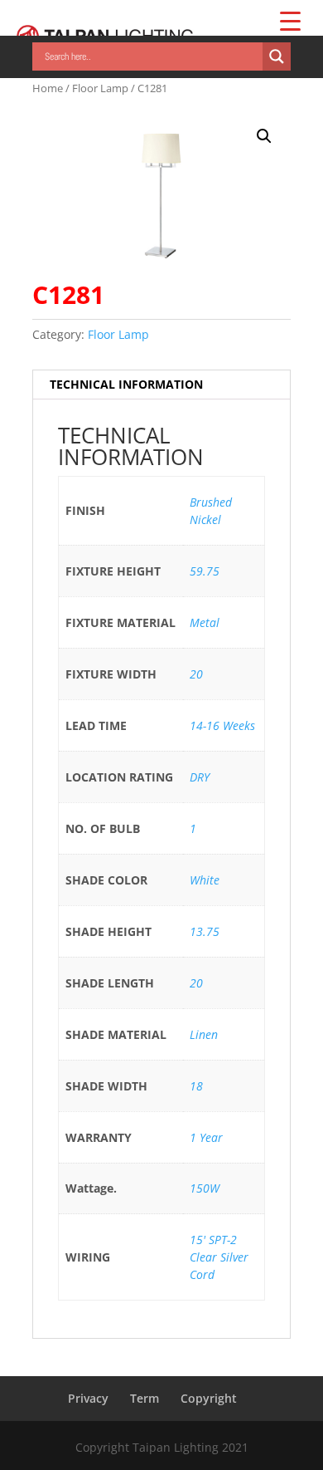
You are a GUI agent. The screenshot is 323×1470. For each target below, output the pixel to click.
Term (144, 1398)
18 (196, 1086)
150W (204, 1188)
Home (47, 88)
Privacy (88, 1398)
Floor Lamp (100, 88)
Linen (204, 1034)
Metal (204, 622)
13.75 (204, 931)
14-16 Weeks (222, 725)
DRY (200, 777)
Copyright (209, 1398)
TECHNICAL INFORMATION (126, 384)
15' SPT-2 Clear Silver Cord (219, 1257)
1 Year (206, 1137)
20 (196, 674)
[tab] (161, 384)
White (204, 880)
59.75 (204, 571)
